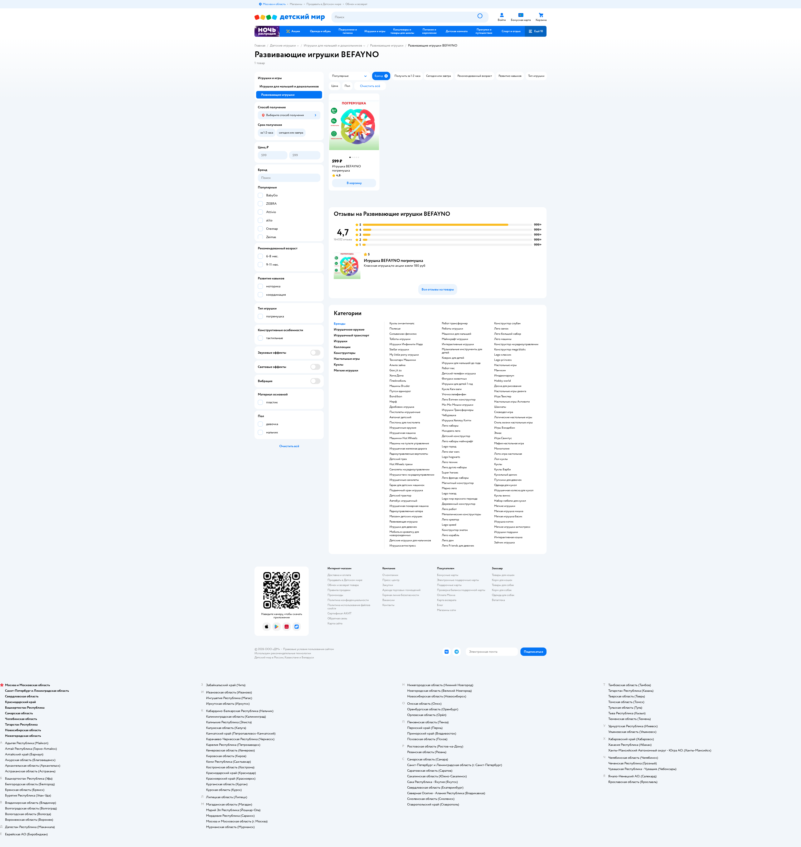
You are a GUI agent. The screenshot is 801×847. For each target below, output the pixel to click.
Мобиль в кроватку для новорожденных (404, 533)
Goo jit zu (395, 370)
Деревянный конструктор (458, 504)
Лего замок (501, 328)
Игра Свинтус (503, 438)
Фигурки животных (454, 378)
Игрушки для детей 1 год (457, 384)
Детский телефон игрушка (459, 373)
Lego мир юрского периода (459, 498)
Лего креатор (450, 519)
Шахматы (500, 407)
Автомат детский (400, 417)
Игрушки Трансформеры (458, 410)
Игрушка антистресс (402, 545)
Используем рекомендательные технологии (282, 653)
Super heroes (450, 472)
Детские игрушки (283, 45)
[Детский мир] (289, 17)
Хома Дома (396, 375)
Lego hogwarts (451, 457)
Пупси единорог (400, 391)
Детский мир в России (268, 657)
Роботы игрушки (452, 328)
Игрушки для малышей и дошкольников (333, 45)
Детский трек (398, 459)
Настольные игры (505, 365)
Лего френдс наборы (455, 478)
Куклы (498, 464)
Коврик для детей (453, 358)
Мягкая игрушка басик (508, 516)
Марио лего (449, 488)
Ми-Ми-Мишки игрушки (457, 404)
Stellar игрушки (399, 349)
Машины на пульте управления (409, 443)
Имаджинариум (504, 375)
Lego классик (502, 354)
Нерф (393, 401)
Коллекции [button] (342, 347)
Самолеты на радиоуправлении (409, 469)
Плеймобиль (397, 380)
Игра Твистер (502, 396)
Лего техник (450, 462)
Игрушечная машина (402, 433)
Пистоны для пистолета (404, 422)
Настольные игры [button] (347, 359)
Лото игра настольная (508, 454)
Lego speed (449, 524)
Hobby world (502, 380)
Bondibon (395, 396)
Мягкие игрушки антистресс (512, 527)
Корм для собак (502, 590)
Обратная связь (337, 618)
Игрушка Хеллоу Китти (456, 420)
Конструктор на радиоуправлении (516, 344)
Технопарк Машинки (402, 360)
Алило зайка (397, 365)
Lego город (449, 446)
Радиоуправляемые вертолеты (408, 454)
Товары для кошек (503, 575)
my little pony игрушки (404, 354)
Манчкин (500, 370)
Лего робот (449, 509)
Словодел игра (503, 412)
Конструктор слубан (507, 323)
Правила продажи (338, 590)
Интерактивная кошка (508, 537)
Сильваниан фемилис (403, 334)
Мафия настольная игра (509, 443)
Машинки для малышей (456, 334)
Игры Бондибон (504, 427)
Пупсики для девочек (508, 480)
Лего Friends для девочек (458, 545)
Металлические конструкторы (461, 514)
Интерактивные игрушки (458, 344)
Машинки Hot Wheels (403, 438)
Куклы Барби (502, 469)
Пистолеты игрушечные (404, 412)
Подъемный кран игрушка (406, 490)
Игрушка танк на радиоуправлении (411, 474)
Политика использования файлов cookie (348, 606)
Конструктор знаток (455, 530)
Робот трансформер (455, 323)
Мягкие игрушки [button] (346, 370)
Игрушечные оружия (402, 427)
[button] (536, 31)
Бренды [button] (339, 324)
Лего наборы (450, 425)
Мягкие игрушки (504, 506)
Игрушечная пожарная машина (408, 506)
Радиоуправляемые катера (406, 511)
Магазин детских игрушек (405, 516)
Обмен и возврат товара (343, 585)
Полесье (394, 328)
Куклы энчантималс (401, 323)
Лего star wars (451, 451)
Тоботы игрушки (400, 339)
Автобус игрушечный (403, 500)
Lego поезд (449, 493)
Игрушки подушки (506, 532)
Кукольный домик (505, 474)
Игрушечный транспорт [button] (351, 335)
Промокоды (335, 595)
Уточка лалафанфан (454, 394)
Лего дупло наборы (454, 467)
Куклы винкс (502, 495)
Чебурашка (449, 415)
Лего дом (448, 540)
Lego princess (503, 360)
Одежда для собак (503, 595)
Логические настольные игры (513, 417)
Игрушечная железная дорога (408, 448)
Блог (440, 605)
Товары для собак (503, 585)
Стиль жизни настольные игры (513, 422)
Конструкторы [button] (344, 353)
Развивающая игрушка (403, 521)
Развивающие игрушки (386, 45)
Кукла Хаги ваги (452, 389)
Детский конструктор (456, 436)
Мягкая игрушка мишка (508, 511)
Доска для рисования (507, 386)
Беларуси (308, 657)
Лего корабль (450, 535)
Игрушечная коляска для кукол (513, 490)
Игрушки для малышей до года (461, 363)
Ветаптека (498, 600)
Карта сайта (334, 623)
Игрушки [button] (340, 341)
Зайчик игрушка (504, 542)
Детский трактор (400, 495)
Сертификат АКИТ (339, 613)
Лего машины (502, 339)
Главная (259, 45)
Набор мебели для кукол (510, 500)
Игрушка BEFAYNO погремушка (393, 260)
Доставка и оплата (339, 575)
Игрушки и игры (270, 78)
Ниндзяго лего (451, 431)
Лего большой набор (507, 334)
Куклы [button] (338, 364)
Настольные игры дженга (510, 391)
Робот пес (448, 368)
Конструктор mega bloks (510, 349)
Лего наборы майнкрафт (457, 441)
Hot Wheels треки (401, 464)
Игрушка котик (504, 521)
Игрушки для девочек (403, 527)
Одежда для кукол (505, 485)
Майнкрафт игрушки (455, 339)
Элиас (498, 433)
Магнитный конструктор (458, 483)
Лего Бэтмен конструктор (459, 399)
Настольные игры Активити (512, 401)
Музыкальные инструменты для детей (462, 351)
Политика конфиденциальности (348, 600)
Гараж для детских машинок (406, 485)
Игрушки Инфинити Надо (406, 344)
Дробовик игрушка (401, 407)
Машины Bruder (399, 386)
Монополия (501, 448)
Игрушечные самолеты (404, 480)
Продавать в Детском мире (344, 580)
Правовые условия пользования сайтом (308, 649)
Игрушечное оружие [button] (349, 329)
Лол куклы (501, 459)
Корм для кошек (502, 580)
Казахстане (292, 657)
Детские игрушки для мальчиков (410, 540)
